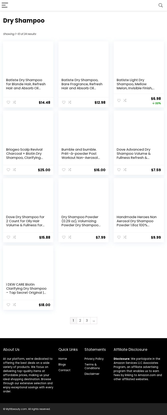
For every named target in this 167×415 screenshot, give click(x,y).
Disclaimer (92, 374)
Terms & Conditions (92, 366)
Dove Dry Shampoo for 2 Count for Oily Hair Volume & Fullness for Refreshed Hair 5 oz (25, 223)
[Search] (161, 5)
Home (62, 359)
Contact (64, 370)
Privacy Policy (94, 359)
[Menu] (5, 5)
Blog (61, 364)
